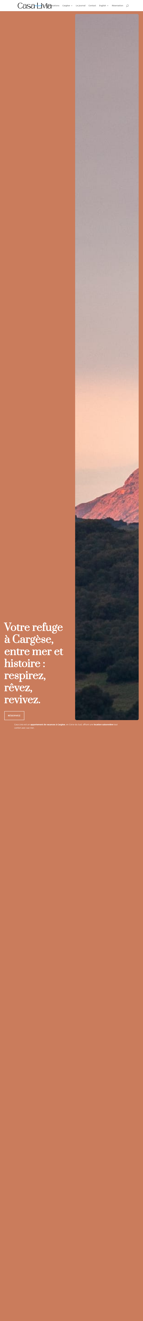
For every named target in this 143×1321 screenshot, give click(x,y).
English (102, 6)
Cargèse (66, 6)
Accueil (38, 6)
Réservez (14, 715)
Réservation (117, 6)
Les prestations (52, 6)
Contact (92, 6)
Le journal (80, 6)
